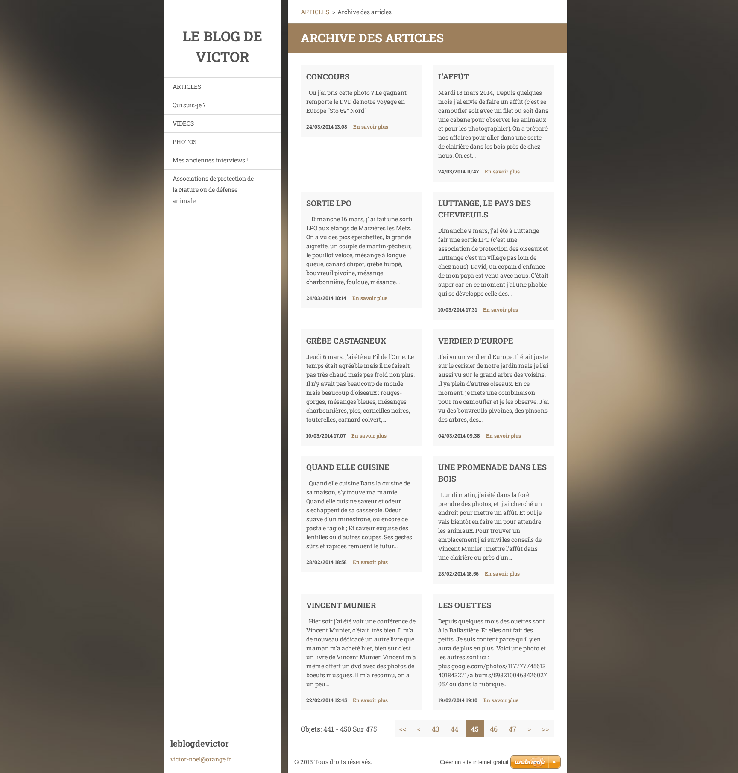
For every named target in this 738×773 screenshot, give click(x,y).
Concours (327, 76)
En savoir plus (370, 126)
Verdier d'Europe (475, 340)
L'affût (453, 76)
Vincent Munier (341, 605)
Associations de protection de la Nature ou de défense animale (213, 189)
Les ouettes (464, 605)
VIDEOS (183, 123)
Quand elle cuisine (348, 467)
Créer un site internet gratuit (474, 762)
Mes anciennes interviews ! (210, 160)
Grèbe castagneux (346, 340)
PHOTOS (184, 142)
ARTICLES (187, 86)
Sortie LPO (328, 203)
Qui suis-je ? (189, 105)
